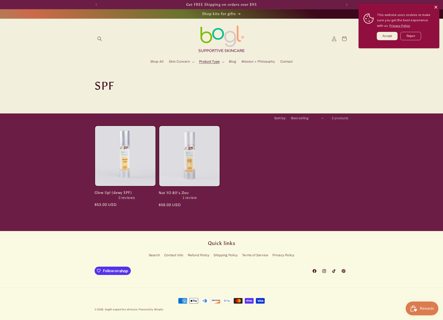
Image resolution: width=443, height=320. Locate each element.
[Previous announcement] (96, 4)
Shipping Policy (226, 255)
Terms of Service (255, 255)
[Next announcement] (347, 4)
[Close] (436, 7)
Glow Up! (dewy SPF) (113, 192)
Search (154, 255)
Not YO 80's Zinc (174, 193)
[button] (100, 39)
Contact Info (173, 255)
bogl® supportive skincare (121, 309)
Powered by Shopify (151, 309)
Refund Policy (199, 255)
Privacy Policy (283, 255)
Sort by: (280, 118)
